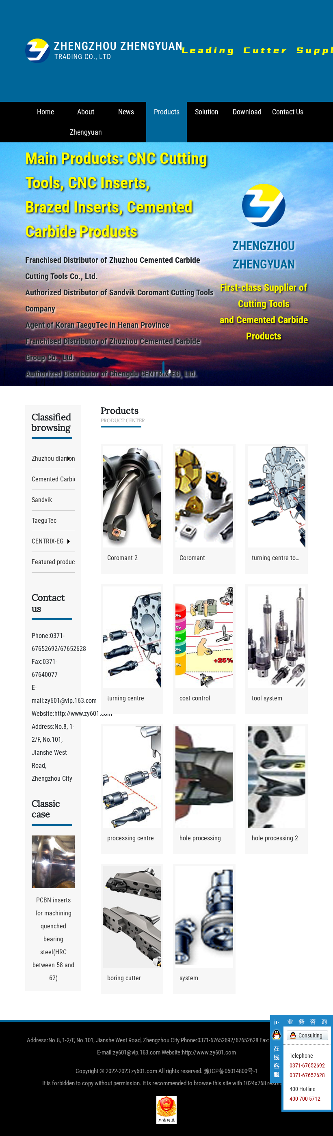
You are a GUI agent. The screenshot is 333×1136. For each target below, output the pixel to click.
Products (166, 111)
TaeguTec (44, 520)
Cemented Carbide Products (53, 479)
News (126, 111)
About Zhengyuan (86, 121)
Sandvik (42, 500)
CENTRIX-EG (47, 541)
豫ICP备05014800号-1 (231, 1071)
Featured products (53, 562)
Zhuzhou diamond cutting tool (53, 458)
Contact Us (287, 111)
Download (247, 111)
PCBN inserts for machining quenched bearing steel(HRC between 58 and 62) (53, 939)
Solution (206, 111)
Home (45, 111)
